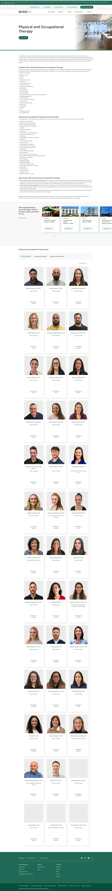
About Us (89, 11)
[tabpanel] (50, 219)
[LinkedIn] (88, 858)
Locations (69, 11)
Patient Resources (79, 11)
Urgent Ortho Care (35, 7)
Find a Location (23, 37)
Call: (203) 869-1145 (73, 7)
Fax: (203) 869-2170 (43, 858)
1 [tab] (54, 236)
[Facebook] (81, 858)
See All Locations (22, 218)
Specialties (60, 11)
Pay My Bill (47, 7)
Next (58, 240)
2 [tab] (55, 236)
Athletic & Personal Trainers (57, 256)
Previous (53, 240)
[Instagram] (85, 858)
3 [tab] (56, 236)
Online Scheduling (88, 7)
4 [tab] (57, 236)
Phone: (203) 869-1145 (31, 858)
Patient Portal (59, 7)
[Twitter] (92, 858)
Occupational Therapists (40, 256)
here (79, 198)
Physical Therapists (26, 256)
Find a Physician (51, 11)
